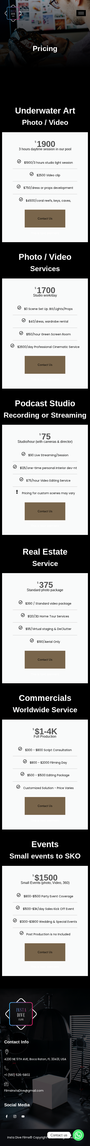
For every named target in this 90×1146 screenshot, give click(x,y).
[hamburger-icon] (81, 13)
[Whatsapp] (78, 1135)
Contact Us (45, 218)
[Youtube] (24, 1116)
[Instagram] (16, 1116)
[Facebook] (7, 1116)
